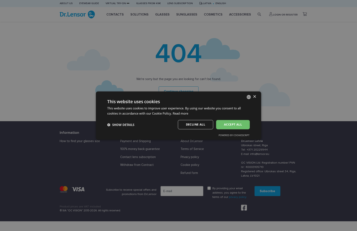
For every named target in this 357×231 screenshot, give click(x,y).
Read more (180, 113)
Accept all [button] (233, 125)
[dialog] (178, 115)
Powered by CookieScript (234, 135)
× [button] (254, 96)
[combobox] (249, 97)
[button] (120, 124)
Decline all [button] (195, 125)
